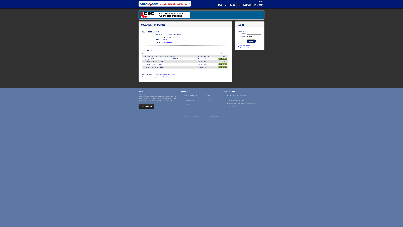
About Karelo (230, 5)
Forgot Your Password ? (245, 45)
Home (220, 5)
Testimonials (190, 105)
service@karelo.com (239, 100)
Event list (247, 5)
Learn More (148, 107)
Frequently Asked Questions (237, 95)
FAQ (239, 5)
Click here (164, 40)
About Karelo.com (191, 95)
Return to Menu (167, 77)
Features (209, 95)
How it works (190, 100)
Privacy (209, 100)
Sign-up (223, 59)
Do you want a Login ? (244, 47)
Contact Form (233, 107)
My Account (258, 5)
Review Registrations (169, 74)
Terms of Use (211, 105)
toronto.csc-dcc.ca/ (166, 42)
